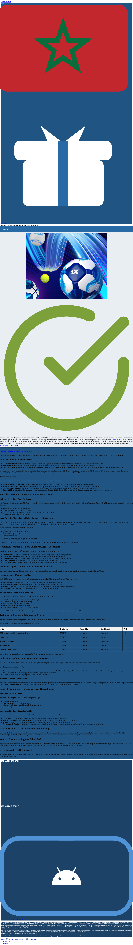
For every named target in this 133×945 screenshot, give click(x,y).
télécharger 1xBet (118, 440)
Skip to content (6, 2)
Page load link (5, 941)
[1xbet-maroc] (66, 298)
